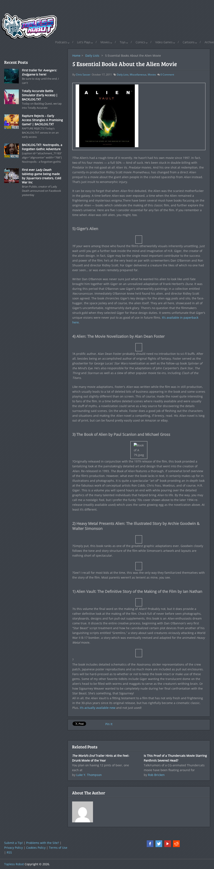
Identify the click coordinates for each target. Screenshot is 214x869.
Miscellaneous (138, 74)
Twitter (158, 843)
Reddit (176, 843)
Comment (167, 74)
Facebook (150, 843)
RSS (9, 852)
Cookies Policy (36, 848)
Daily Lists (92, 56)
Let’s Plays (83, 42)
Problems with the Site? (42, 843)
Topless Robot (14, 864)
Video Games (164, 42)
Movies (105, 42)
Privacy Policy (13, 848)
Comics (140, 42)
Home (76, 56)
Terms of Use (58, 848)
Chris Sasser (83, 74)
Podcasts (61, 42)
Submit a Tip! (13, 843)
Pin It (108, 724)
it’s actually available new (97, 708)
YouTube (167, 843)
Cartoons (189, 42)
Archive (209, 42)
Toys (123, 42)
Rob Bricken (156, 775)
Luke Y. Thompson (89, 775)
